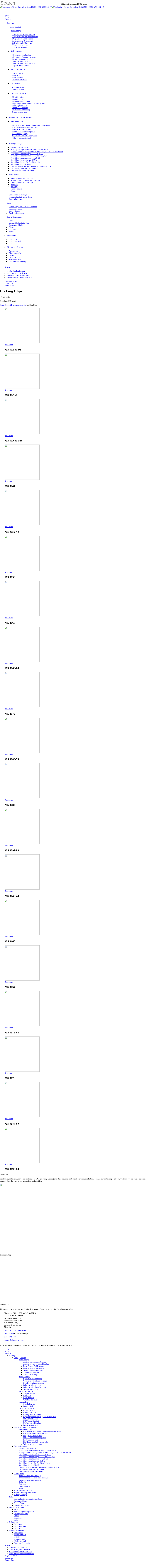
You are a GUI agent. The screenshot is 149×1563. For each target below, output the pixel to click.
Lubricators (18, 1528)
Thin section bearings (31, 1372)
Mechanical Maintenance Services (21, 1554)
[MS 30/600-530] (22, 434)
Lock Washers (28, 1398)
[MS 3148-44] (22, 889)
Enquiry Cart (9, 1560)
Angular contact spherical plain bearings (33, 1478)
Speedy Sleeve (19, 1503)
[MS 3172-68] (22, 1025)
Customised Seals (20, 1501)
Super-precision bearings (23, 1490)
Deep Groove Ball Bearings (33, 1366)
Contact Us (9, 1558)
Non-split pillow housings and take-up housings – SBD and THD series (45, 1453)
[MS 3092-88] (22, 843)
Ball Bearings (24, 1360)
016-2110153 (9, 1334)
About (7, 1351)
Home (2, 305)
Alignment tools (20, 1535)
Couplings (18, 1518)
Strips (21, 1488)
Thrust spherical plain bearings (30, 1480)
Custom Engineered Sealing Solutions (28, 1499)
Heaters (17, 1537)
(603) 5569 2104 (10, 1330)
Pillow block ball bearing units (34, 1438)
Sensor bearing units (30, 1425)
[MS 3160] (22, 934)
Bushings (22, 1484)
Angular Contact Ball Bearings (34, 1362)
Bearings (12, 1356)
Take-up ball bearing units (32, 1444)
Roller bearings (24, 1377)
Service (7, 1545)
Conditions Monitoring (22, 1543)
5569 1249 (22, 1330)
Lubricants (18, 1524)
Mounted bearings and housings (25, 1427)
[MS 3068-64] (22, 661)
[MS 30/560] (22, 388)
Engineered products (26, 1408)
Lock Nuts (27, 1396)
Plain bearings (19, 1474)
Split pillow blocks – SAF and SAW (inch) (34, 1463)
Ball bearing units (25, 1429)
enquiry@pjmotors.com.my (14, 1340)
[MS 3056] (22, 570)
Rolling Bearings (20, 1358)
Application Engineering (18, 1547)
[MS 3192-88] (22, 1162)
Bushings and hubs (21, 1514)
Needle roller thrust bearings (33, 1383)
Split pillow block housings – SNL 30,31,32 (35, 1455)
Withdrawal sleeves (30, 1400)
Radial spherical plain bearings (30, 1476)
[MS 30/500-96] (22, 342)
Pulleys (16, 1520)
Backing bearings (29, 1412)
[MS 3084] (22, 798)
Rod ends (22, 1482)
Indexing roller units (30, 1419)
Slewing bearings (20, 1495)
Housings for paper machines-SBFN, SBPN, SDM (37, 1450)
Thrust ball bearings (30, 1375)
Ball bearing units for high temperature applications (42, 1431)
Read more (9, 345)
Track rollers (23, 1402)
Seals (11, 1497)
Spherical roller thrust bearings (34, 1387)
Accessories (18, 1533)
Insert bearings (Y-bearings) (33, 1368)
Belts (16, 1509)
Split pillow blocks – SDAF (29, 1465)
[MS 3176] (22, 1071)
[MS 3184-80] (22, 1117)
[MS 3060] (22, 616)
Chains (16, 1516)
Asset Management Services (19, 1549)
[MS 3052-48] (22, 525)
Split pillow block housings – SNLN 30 (33, 1459)
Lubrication (13, 1522)
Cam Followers (29, 1404)
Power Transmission (16, 1507)
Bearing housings (20, 1446)
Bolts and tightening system (24, 1512)
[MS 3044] (22, 479)
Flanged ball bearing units (32, 1436)
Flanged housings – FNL (28, 1448)
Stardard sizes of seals (22, 1505)
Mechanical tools (20, 1541)
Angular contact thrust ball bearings (36, 1364)
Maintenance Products (17, 1530)
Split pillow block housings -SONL (32, 1461)
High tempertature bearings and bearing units (39, 1417)
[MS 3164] (22, 980)
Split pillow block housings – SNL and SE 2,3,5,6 (37, 1457)
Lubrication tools (20, 1526)
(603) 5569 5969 (10, 1337)
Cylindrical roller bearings (32, 1379)
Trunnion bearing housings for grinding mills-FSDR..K (39, 1467)
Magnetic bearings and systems (25, 1493)
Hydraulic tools (19, 1539)
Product (8, 305)
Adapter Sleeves (29, 1393)
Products (8, 1353)
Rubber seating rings (30, 1440)
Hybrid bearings (29, 1410)
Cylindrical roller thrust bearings (35, 1381)
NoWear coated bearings (32, 1423)
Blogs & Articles (11, 1556)
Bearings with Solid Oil (32, 1415)
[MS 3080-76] (22, 752)
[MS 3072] (22, 707)
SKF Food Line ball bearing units (35, 1442)
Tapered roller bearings (31, 1389)
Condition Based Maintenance (20, 1552)
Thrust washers (24, 1486)
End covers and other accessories (35, 1434)
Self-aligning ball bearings (32, 1370)
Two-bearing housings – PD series (31, 1469)
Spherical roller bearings (32, 1385)
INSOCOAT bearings (31, 1421)
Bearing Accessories (18, 305)
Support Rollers (29, 1406)
